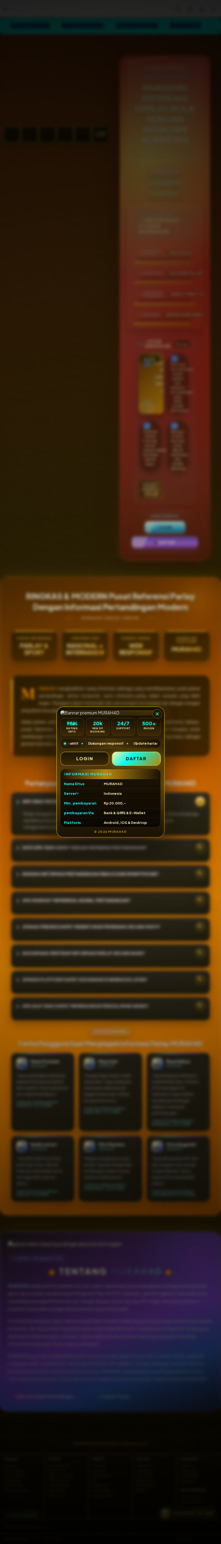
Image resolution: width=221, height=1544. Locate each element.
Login (84, 758)
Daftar (136, 758)
